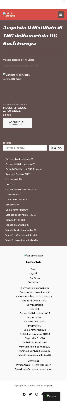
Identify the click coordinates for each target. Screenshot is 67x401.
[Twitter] (30, 394)
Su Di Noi (35, 278)
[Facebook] (24, 394)
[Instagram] (36, 394)
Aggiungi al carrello (17, 123)
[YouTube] (42, 394)
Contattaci (33, 282)
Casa (33, 269)
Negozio (33, 273)
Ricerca (56, 147)
